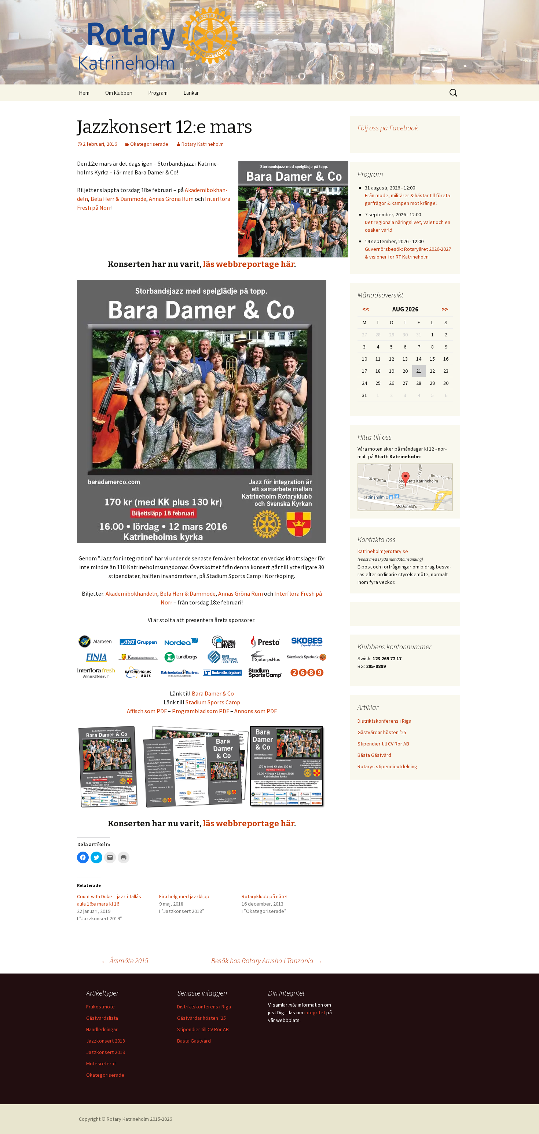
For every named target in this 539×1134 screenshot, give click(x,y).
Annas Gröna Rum (171, 198)
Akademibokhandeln (131, 593)
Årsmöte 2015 (124, 960)
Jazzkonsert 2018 (105, 1040)
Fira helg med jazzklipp (184, 896)
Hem (84, 92)
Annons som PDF (255, 711)
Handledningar (102, 1029)
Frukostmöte (100, 1006)
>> (444, 309)
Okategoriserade (149, 144)
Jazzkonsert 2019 (105, 1052)
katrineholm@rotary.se (383, 551)
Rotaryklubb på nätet (265, 896)
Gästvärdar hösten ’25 (382, 732)
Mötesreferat (101, 1063)
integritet (314, 1012)
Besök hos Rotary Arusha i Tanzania (266, 960)
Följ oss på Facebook (388, 127)
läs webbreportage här (248, 264)
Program (158, 92)
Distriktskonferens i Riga (384, 721)
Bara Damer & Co (213, 693)
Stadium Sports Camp (213, 702)
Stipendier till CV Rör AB (383, 743)
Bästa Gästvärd (374, 755)
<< (365, 309)
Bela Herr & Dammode (118, 198)
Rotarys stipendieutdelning (387, 766)
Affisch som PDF (147, 711)
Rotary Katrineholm (203, 144)
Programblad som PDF (200, 711)
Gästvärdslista (102, 1018)
